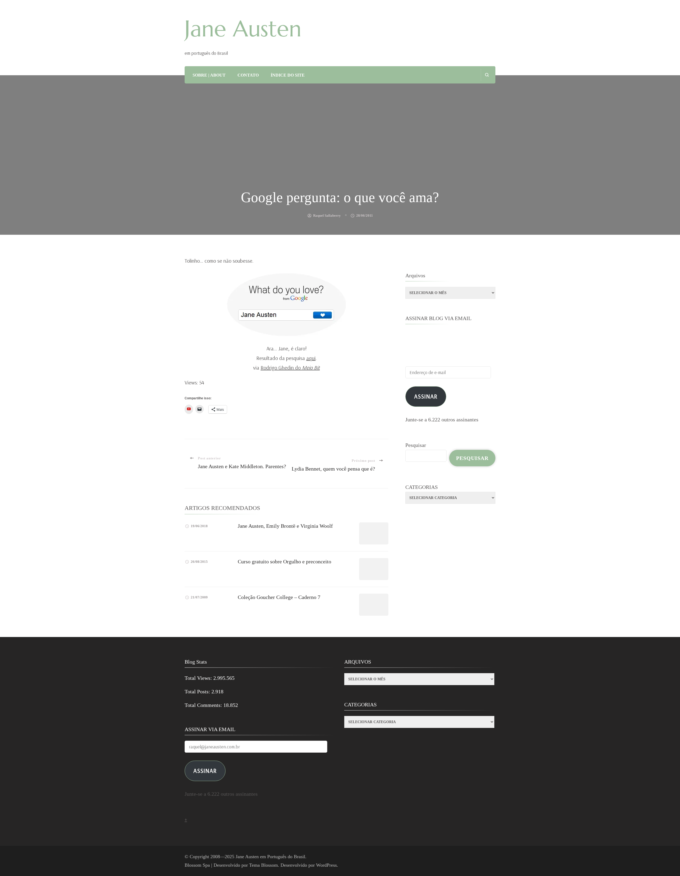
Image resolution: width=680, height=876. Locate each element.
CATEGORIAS (421, 487)
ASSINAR (205, 770)
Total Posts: (198, 691)
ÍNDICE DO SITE (288, 75)
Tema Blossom (263, 865)
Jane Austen (243, 29)
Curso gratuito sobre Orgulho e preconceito (284, 561)
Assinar (425, 396)
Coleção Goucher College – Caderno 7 (279, 597)
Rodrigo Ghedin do (290, 367)
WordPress (326, 865)
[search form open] (487, 75)
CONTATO (248, 75)
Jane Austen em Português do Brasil (270, 856)
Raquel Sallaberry (327, 215)
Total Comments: (204, 705)
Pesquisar (415, 445)
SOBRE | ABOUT (209, 75)
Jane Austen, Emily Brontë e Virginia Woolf (285, 526)
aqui (311, 358)
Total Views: (199, 678)
